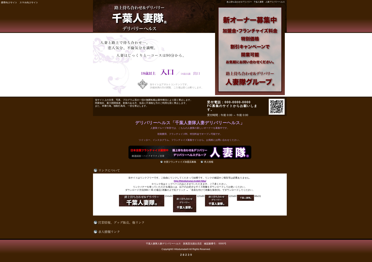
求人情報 (208, 162)
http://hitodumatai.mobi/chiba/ (190, 181)
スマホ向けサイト (29, 2)
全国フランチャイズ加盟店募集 (180, 162)
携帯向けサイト (9, 2)
